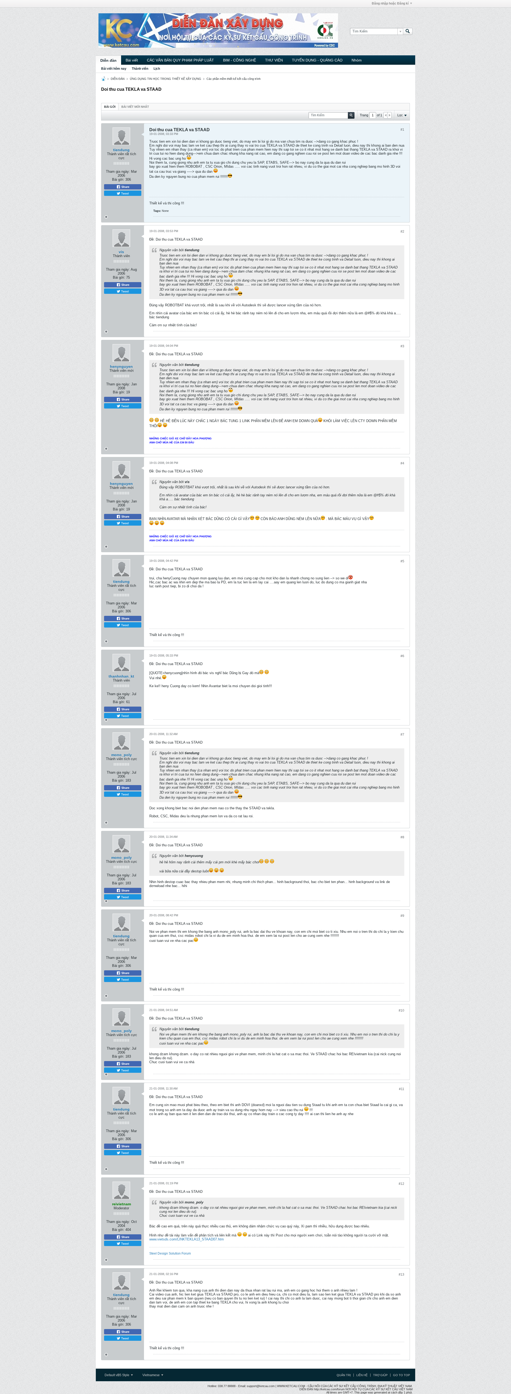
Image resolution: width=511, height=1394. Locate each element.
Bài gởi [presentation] (110, 106)
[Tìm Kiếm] (408, 31)
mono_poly (121, 755)
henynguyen (121, 366)
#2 (402, 231)
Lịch (157, 69)
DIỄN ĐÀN (118, 78)
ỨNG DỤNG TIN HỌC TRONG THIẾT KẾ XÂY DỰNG (165, 78)
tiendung (121, 150)
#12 (401, 1184)
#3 (402, 346)
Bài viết (132, 60)
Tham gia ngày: (118, 172)
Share (125, 186)
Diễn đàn (108, 60)
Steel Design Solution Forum (170, 1253)
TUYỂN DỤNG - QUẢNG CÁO (317, 60)
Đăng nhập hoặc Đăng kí (390, 3)
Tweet (124, 193)
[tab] (109, 106)
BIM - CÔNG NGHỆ (239, 60)
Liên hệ (362, 1375)
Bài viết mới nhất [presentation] (135, 106)
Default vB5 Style (117, 1375)
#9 (402, 916)
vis (121, 252)
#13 (401, 1274)
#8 (402, 837)
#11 (401, 1089)
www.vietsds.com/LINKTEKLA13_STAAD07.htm (186, 1239)
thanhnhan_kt (121, 676)
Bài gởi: (118, 180)
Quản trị (344, 1375)
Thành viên (140, 69)
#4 (402, 463)
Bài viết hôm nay (113, 69)
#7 (402, 734)
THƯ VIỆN (274, 60)
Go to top (401, 1375)
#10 (401, 1010)
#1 (402, 129)
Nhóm (357, 60)
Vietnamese (151, 1375)
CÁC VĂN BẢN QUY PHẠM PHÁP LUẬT (180, 60)
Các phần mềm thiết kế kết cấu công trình (234, 78)
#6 (402, 656)
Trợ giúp (380, 1375)
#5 (402, 561)
